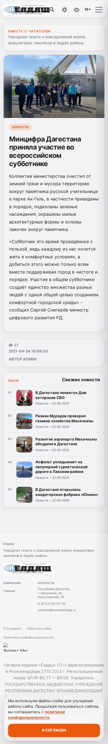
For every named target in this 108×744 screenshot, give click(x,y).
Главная (9, 591)
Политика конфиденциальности (28, 637)
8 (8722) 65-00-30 (52, 604)
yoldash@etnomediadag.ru (57, 610)
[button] (99, 9)
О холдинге (12, 628)
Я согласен (54, 730)
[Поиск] (52, 9)
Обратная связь (39, 628)
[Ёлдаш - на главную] (27, 10)
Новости (20, 127)
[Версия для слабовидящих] (76, 9)
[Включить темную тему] (64, 9)
